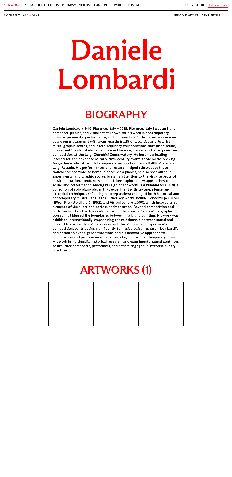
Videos (84, 5)
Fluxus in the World (109, 5)
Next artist (211, 15)
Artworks (31, 15)
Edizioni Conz (218, 5)
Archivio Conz (13, 5)
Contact (135, 5)
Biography (12, 15)
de (203, 5)
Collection (50, 5)
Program (69, 5)
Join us (187, 5)
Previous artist (186, 15)
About (30, 5)
